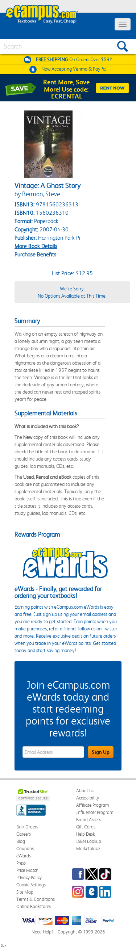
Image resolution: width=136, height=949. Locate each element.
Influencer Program (95, 812)
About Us (85, 790)
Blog (20, 841)
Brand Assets (88, 819)
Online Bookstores (33, 906)
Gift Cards (85, 827)
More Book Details (36, 246)
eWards (23, 855)
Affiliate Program (92, 805)
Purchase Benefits (35, 254)
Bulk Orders (27, 827)
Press (21, 863)
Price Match (27, 870)
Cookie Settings (31, 884)
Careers (23, 834)
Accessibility (87, 798)
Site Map (24, 892)
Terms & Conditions (35, 899)
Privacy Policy (29, 877)
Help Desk (85, 834)
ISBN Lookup (88, 841)
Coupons (25, 848)
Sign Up (101, 752)
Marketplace (88, 848)
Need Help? (42, 932)
